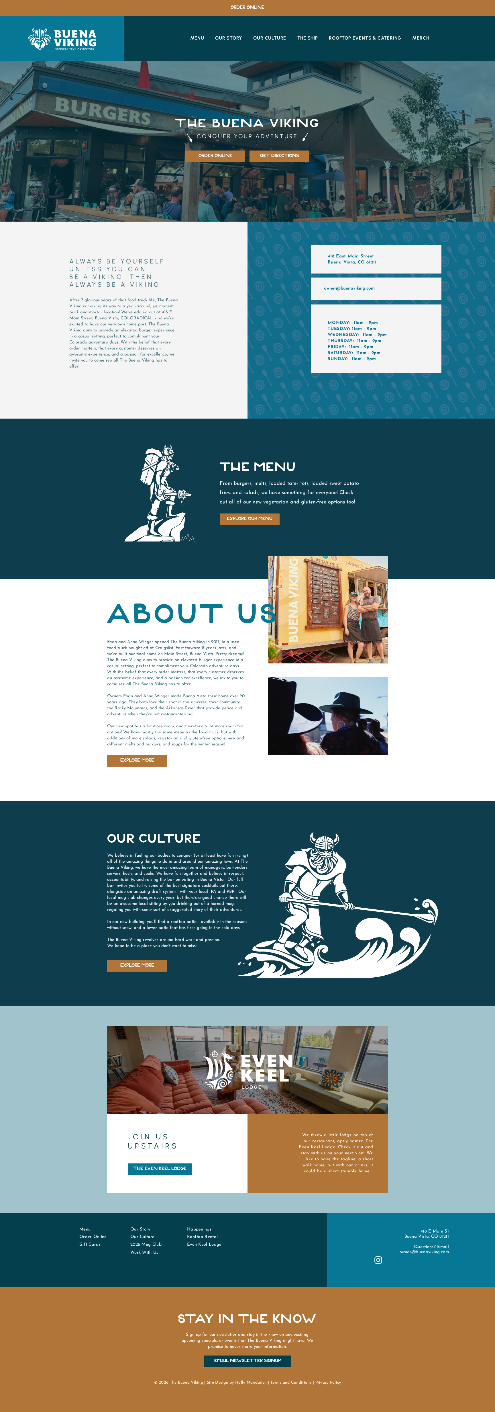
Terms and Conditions (291, 1382)
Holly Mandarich (251, 1382)
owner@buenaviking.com (349, 288)
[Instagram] (378, 1260)
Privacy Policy (328, 1382)
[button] (380, 749)
